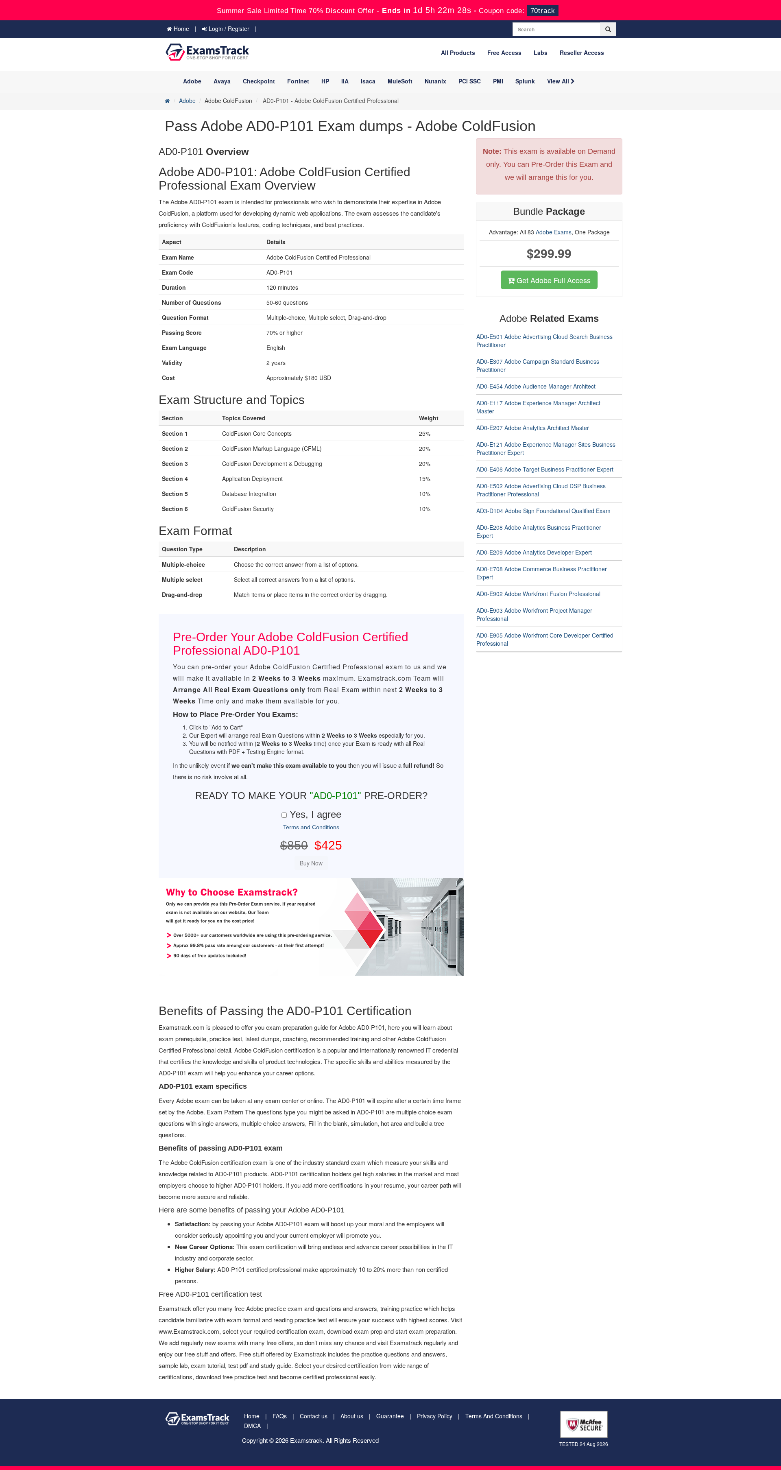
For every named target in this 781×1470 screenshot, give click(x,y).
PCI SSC (469, 81)
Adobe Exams (554, 232)
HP (325, 81)
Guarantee (390, 1416)
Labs (541, 52)
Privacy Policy (434, 1416)
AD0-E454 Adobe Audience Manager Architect (536, 386)
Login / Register (228, 28)
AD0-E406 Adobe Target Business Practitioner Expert (544, 469)
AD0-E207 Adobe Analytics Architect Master (532, 428)
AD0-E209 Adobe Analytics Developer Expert (534, 552)
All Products (458, 52)
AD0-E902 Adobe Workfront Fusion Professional (538, 594)
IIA (345, 81)
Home (180, 28)
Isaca (368, 81)
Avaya (222, 81)
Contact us (313, 1416)
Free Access (504, 52)
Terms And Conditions (493, 1416)
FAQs (280, 1416)
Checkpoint (259, 81)
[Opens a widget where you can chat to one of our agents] (750, 1456)
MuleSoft (400, 81)
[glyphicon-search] (608, 29)
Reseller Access (582, 52)
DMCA (252, 1426)
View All (559, 81)
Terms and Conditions (311, 827)
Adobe (192, 81)
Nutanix (435, 81)
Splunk (525, 81)
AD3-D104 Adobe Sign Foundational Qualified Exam (543, 511)
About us (351, 1416)
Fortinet (298, 81)
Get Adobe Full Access (553, 280)
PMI (498, 81)
